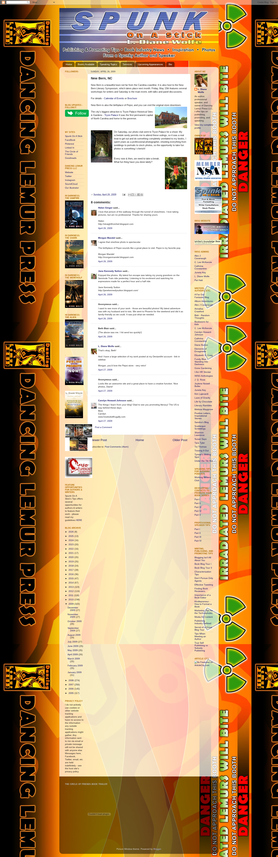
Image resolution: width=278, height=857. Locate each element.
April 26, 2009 (105, 228)
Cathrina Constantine (201, 267)
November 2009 (73, 615)
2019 (71, 561)
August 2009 (74, 635)
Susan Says (201, 439)
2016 (71, 574)
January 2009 (75, 672)
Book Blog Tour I (203, 564)
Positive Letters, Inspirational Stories (203, 416)
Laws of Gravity (202, 398)
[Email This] (129, 194)
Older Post (180, 440)
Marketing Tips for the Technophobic (204, 611)
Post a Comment (103, 427)
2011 (71, 595)
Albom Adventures (204, 301)
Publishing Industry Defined (203, 622)
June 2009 (73, 646)
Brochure (132, 98)
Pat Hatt (199, 280)
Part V (198, 515)
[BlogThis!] (132, 194)
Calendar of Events (114, 98)
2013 (71, 587)
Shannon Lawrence (199, 433)
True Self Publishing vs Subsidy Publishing (201, 647)
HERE (79, 520)
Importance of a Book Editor (203, 596)
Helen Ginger (105, 208)
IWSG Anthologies (204, 376)
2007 (71, 684)
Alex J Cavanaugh (204, 305)
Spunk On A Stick (73, 136)
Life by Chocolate (203, 401)
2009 (71, 604)
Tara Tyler (200, 443)
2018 (71, 566)
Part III (198, 507)
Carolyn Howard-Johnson (112, 400)
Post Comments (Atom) (117, 447)
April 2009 (73, 654)
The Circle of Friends (71, 152)
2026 (71, 532)
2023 (71, 544)
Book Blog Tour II (203, 568)
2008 (71, 680)
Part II (198, 503)
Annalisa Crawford (199, 310)
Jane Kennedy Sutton (110, 271)
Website (69, 172)
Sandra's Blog (202, 422)
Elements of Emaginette (201, 350)
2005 (71, 693)
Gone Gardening (203, 368)
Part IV (198, 511)
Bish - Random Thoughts (202, 316)
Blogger (157, 849)
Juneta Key (200, 272)
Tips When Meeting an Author (200, 636)
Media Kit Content (204, 617)
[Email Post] (123, 194)
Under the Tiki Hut (204, 461)
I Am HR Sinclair (203, 372)
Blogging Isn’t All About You (203, 558)
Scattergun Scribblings (200, 427)
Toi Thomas (201, 447)
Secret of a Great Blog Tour (203, 628)
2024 (71, 540)
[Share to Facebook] (138, 194)
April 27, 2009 (105, 370)
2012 (71, 591)
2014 (71, 582)
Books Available (86, 64)
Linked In (69, 148)
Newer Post (99, 440)
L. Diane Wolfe (106, 346)
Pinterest (69, 144)
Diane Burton (201, 345)
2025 (71, 536)
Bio (170, 64)
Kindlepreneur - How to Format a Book (203, 604)
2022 (71, 549)
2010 (71, 599)
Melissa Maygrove (204, 409)
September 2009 (73, 629)
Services (127, 64)
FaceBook (70, 140)
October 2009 (75, 621)
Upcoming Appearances (150, 64)
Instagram (70, 180)
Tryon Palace (111, 115)
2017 (71, 570)
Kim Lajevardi (201, 394)
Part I (197, 499)
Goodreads (70, 158)
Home (69, 64)
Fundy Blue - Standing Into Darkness (201, 362)
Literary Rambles (203, 405)
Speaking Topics (108, 64)
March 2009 (74, 658)
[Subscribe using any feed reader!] (75, 124)
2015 (71, 578)
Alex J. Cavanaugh (200, 257)
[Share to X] (135, 194)
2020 (71, 557)
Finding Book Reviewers (201, 589)
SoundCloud (71, 184)
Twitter (68, 176)
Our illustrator (72, 188)
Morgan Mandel (106, 238)
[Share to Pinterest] (141, 194)
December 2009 (73, 608)
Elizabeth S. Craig (204, 355)
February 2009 (75, 665)
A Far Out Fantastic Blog (202, 295)
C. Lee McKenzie (203, 262)
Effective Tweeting (204, 585)
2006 (71, 689)
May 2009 (73, 650)
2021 (71, 553)
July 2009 (73, 642)
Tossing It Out (202, 450)
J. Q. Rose (200, 380)
